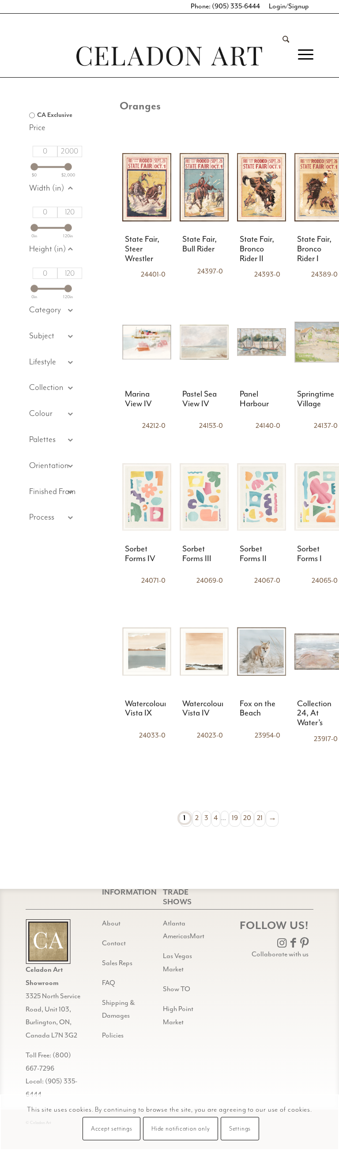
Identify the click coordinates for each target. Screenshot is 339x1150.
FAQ (108, 983)
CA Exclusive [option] (54, 115)
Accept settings (111, 1128)
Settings (240, 1128)
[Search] (282, 55)
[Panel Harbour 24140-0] (261, 342)
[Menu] (301, 55)
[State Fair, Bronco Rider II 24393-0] (261, 187)
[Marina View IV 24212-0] (147, 342)
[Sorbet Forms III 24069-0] (204, 497)
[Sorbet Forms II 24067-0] (261, 497)
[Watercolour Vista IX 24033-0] (147, 651)
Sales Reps (117, 963)
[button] (52, 336)
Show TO (176, 989)
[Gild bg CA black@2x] (48, 941)
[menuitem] (282, 55)
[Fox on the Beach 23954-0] (261, 651)
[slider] (34, 167)
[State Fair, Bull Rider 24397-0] (204, 187)
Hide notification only (180, 1128)
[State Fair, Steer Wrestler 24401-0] (147, 187)
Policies (113, 1036)
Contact (114, 944)
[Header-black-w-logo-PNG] (169, 56)
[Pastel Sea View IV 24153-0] (204, 342)
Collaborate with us (280, 955)
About (111, 924)
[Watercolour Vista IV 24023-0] (204, 651)
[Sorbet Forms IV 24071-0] (147, 497)
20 (247, 818)
